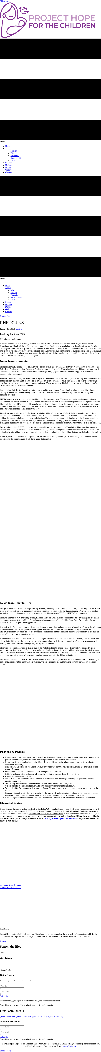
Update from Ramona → (10, 887)
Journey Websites (68, 1046)
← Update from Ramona (10, 885)
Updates (18, 329)
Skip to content (6, 1)
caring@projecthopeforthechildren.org (61, 818)
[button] (3, 941)
